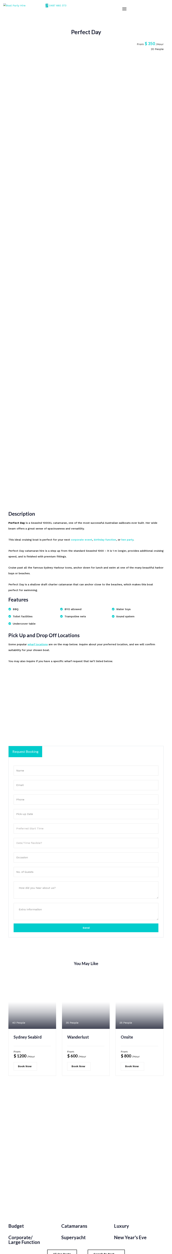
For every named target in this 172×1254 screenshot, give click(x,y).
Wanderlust (78, 1037)
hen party (127, 539)
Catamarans (74, 1226)
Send (86, 927)
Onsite (127, 1037)
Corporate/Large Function (24, 1240)
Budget (16, 1226)
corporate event (81, 539)
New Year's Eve (130, 1237)
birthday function (105, 539)
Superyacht (73, 1237)
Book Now (25, 1066)
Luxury (121, 1226)
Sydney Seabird (28, 1037)
